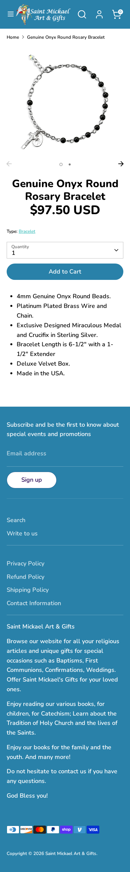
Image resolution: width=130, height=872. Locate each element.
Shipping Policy (28, 590)
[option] (65, 102)
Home (13, 37)
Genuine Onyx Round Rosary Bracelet (66, 37)
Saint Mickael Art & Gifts (70, 853)
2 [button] (70, 164)
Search (16, 520)
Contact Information (34, 603)
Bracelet (27, 231)
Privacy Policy (25, 563)
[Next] (121, 163)
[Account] (99, 12)
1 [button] (61, 164)
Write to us (22, 533)
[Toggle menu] (7, 14)
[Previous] (9, 163)
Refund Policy (25, 577)
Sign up (31, 480)
